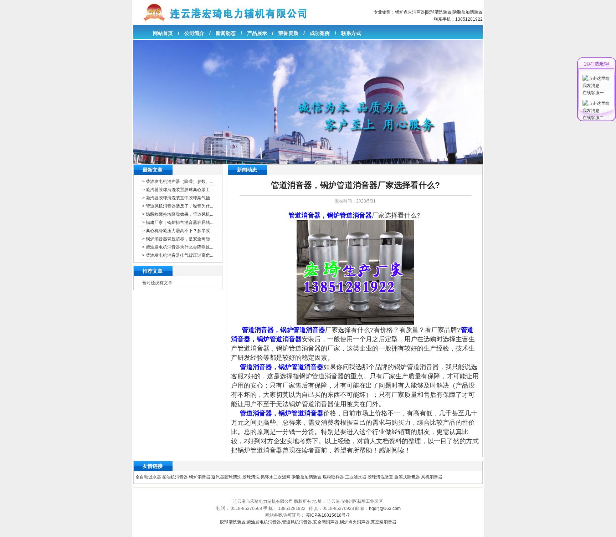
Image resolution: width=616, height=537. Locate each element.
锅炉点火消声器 (410, 12)
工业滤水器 (355, 477)
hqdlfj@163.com (385, 508)
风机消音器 (431, 477)
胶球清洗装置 (439, 12)
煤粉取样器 (333, 477)
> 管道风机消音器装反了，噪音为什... (177, 206)
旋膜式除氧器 (407, 477)
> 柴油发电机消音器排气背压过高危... (177, 255)
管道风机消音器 (297, 522)
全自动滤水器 (148, 477)
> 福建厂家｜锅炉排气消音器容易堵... (177, 222)
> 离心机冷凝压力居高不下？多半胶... (177, 230)
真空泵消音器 (383, 522)
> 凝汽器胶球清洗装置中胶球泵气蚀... (177, 197)
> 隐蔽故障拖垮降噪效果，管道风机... (177, 214)
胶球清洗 (251, 477)
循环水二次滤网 (276, 477)
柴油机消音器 (175, 477)
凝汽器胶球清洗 (226, 477)
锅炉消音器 (199, 477)
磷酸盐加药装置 (468, 12)
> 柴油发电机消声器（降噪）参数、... (177, 181)
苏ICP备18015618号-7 (328, 515)
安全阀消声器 (326, 522)
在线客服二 (593, 117)
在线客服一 (593, 92)
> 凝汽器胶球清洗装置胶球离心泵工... (177, 189)
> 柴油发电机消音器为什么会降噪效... (177, 247)
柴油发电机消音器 (264, 522)
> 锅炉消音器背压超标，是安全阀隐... (177, 238)
